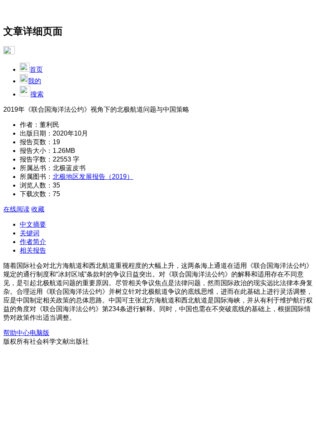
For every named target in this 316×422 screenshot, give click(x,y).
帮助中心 (16, 332)
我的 (34, 80)
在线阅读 (16, 209)
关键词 (30, 233)
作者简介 (33, 241)
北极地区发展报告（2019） (93, 176)
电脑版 (39, 332)
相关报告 (33, 250)
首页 (36, 69)
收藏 (37, 209)
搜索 (37, 94)
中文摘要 (33, 224)
